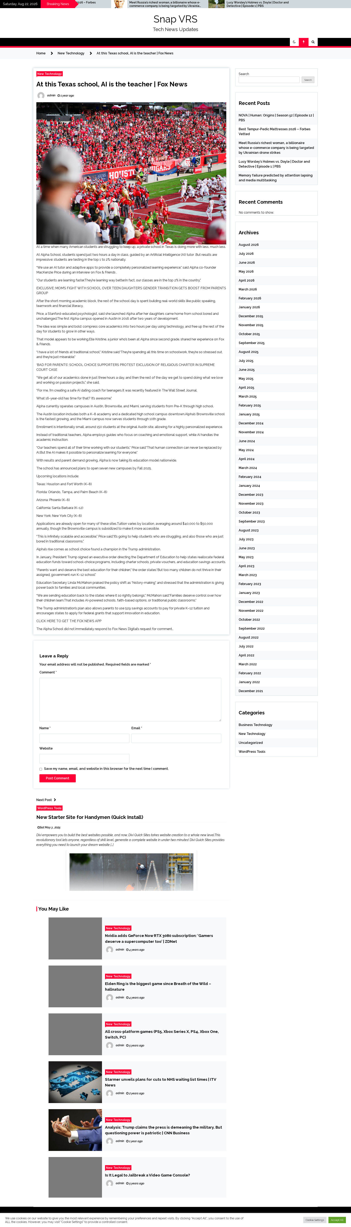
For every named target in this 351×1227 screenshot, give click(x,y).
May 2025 (246, 379)
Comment (48, 672)
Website (46, 748)
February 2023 (250, 584)
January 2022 (249, 682)
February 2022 (250, 673)
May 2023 (246, 557)
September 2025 (251, 343)
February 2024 (250, 477)
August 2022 (249, 637)
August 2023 (249, 530)
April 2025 (246, 387)
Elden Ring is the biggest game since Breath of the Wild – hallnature (158, 986)
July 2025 (246, 361)
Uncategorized (251, 743)
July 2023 (246, 539)
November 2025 (251, 325)
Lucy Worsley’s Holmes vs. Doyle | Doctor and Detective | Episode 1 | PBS (187, 4)
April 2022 (246, 655)
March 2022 (248, 664)
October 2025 (249, 334)
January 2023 (249, 593)
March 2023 (248, 575)
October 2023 (249, 512)
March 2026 (248, 289)
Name (45, 728)
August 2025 (248, 352)
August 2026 (249, 245)
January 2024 (249, 486)
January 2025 (249, 414)
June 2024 (247, 441)
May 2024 (246, 450)
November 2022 (251, 611)
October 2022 (249, 620)
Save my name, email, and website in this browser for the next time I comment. (106, 769)
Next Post (44, 800)
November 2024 (251, 432)
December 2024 (251, 423)
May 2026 (246, 271)
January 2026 (249, 307)
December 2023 (251, 495)
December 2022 (251, 602)
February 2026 (250, 298)
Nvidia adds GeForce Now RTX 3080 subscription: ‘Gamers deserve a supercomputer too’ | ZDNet (159, 938)
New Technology (49, 73)
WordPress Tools (49, 808)
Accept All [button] (337, 1220)
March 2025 (248, 396)
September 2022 (252, 628)
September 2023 (252, 521)
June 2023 (247, 548)
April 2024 (247, 459)
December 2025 (251, 316)
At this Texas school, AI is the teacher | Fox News (111, 84)
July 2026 (246, 254)
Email (136, 728)
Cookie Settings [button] (315, 1220)
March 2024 (248, 468)
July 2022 (246, 646)
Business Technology (255, 725)
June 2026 (247, 263)
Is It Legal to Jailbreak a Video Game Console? (147, 1175)
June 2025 (247, 370)
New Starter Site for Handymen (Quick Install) (89, 817)
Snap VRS (175, 19)
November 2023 (251, 503)
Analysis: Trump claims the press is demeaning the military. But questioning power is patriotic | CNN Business (163, 1130)
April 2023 (246, 566)
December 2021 (251, 691)
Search (244, 74)
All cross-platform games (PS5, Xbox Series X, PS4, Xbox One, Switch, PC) (162, 1034)
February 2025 (250, 405)
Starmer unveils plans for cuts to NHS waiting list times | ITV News (160, 1082)
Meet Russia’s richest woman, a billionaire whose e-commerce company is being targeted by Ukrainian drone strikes (95, 4)
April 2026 (247, 280)
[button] (294, 42)
